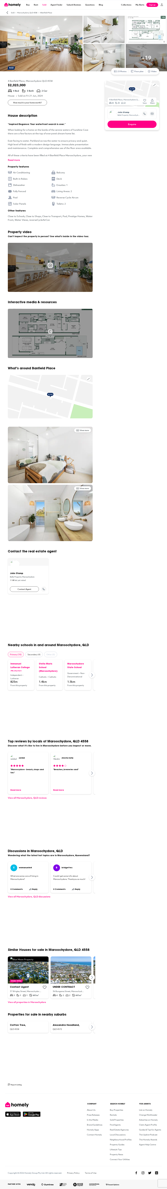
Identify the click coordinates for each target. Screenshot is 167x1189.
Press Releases (93, 1115)
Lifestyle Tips (116, 1149)
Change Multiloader (148, 1115)
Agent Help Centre (147, 1144)
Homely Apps (93, 1129)
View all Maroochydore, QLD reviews (27, 797)
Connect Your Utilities (120, 1159)
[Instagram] (143, 1172)
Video (154, 71)
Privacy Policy (73, 1173)
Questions (90, 4)
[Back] (7, 13)
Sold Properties (117, 1119)
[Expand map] (88, 379)
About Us (91, 1110)
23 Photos (122, 71)
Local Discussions (118, 1134)
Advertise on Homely (148, 1119)
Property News (116, 1154)
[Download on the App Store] (14, 1114)
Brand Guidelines (94, 1124)
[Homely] (22, 1104)
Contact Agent (24, 589)
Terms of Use (90, 1173)
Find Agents (115, 1124)
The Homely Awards (148, 1139)
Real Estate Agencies (119, 1129)
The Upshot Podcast (148, 1134)
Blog (101, 4)
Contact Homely (94, 1134)
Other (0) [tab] (50, 654)
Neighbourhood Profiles (121, 1139)
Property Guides (117, 1144)
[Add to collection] (44, 987)
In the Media (92, 1119)
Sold (44, 4)
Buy (28, 4)
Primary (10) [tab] (16, 654)
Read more (14, 159)
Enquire (132, 124)
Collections (126, 4)
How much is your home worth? (27, 102)
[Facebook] (136, 1172)
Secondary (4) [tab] (34, 654)
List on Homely (145, 1110)
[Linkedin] (156, 1172)
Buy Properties (116, 1110)
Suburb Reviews (74, 4)
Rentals (113, 1115)
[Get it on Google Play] (31, 1114)
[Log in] (162, 5)
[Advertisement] (50, 618)
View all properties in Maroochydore (27, 1002)
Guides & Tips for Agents (150, 1129)
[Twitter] (149, 1172)
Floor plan (139, 71)
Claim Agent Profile (148, 1124)
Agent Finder (56, 4)
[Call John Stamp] (43, 589)
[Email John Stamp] (152, 113)
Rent (36, 4)
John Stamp (123, 112)
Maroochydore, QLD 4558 (27, 12)
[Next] (92, 675)
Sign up (152, 5)
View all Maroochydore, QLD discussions (29, 896)
